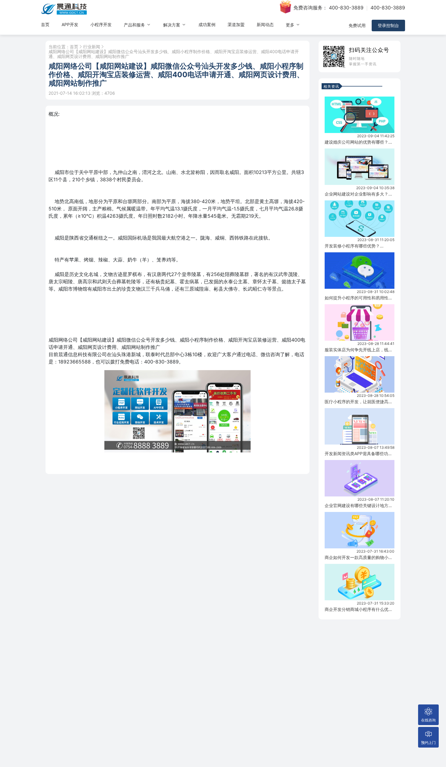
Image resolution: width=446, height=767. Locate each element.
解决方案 (172, 24)
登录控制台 (388, 25)
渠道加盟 (236, 24)
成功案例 (206, 24)
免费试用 (357, 25)
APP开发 (70, 24)
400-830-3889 (346, 8)
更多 (291, 24)
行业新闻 (91, 46)
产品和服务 (135, 24)
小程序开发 (101, 24)
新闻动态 (265, 24)
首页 (45, 24)
